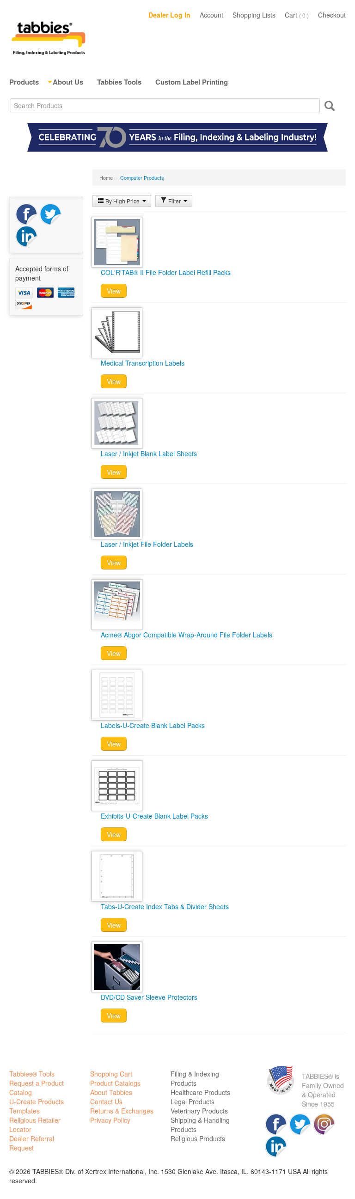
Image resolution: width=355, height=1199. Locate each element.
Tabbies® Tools (32, 1073)
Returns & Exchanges (121, 1110)
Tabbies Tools (119, 82)
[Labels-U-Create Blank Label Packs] (117, 694)
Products (24, 82)
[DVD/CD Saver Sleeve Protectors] (117, 966)
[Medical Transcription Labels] (117, 331)
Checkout (332, 14)
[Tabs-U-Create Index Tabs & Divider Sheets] (117, 875)
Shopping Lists (254, 14)
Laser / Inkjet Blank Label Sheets (149, 453)
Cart (297, 14)
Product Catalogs (115, 1083)
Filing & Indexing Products (195, 1078)
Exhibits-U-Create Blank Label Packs (154, 815)
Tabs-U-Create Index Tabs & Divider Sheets (165, 906)
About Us (68, 82)
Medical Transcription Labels (142, 362)
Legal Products (192, 1101)
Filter (174, 201)
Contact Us (106, 1101)
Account (211, 14)
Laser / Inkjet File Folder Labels (147, 544)
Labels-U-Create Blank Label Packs (153, 725)
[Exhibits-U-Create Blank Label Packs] (117, 784)
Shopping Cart (111, 1073)
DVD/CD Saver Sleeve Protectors (149, 997)
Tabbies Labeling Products (48, 37)
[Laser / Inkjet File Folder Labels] (117, 513)
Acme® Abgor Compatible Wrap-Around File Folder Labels (186, 634)
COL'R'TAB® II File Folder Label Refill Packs (166, 272)
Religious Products (198, 1138)
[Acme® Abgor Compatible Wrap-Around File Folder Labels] (117, 603)
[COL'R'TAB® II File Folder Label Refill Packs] (117, 241)
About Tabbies (111, 1092)
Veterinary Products (199, 1110)
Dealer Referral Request (31, 1143)
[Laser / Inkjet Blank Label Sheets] (117, 422)
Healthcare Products (200, 1092)
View (114, 290)
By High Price (122, 201)
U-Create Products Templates (36, 1106)
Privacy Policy (110, 1120)
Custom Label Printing (191, 82)
